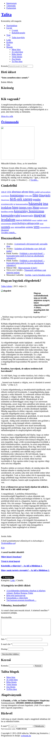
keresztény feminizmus (29, 211)
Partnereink (11, 8)
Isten (15, 207)
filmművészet (5, 200)
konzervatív (27, 215)
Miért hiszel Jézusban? (11, 557)
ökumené (5, 230)
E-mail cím (6, 644)
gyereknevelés (7, 204)
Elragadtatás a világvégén (17, 598)
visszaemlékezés (45, 227)
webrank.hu (26, 735)
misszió (34, 220)
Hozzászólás (6, 617)
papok (45, 220)
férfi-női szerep (21, 199)
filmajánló (44, 195)
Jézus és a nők (7, 116)
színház (29, 227)
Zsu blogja (16, 59)
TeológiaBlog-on (8, 543)
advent (24, 191)
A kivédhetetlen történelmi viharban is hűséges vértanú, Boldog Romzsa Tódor (25, 592)
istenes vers (25, 207)
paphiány (40, 220)
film (35, 195)
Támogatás (11, 6)
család (37, 192)
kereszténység (10, 215)
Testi (8, 35)
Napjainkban (11, 25)
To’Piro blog (17, 61)
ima (45, 204)
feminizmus (17, 195)
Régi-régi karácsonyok (15, 595)
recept (41, 224)
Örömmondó (10, 122)
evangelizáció (5, 196)
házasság (35, 203)
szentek (5, 227)
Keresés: (4, 66)
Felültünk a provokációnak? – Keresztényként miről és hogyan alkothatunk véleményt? (25, 255)
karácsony (44, 207)
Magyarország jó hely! (27, 268)
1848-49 (3, 192)
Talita (6, 14)
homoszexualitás (22, 204)
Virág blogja (17, 57)
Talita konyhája (18, 37)
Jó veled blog (17, 52)
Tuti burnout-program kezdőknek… (21, 600)
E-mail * (4, 726)
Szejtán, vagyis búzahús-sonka (38, 275)
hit (14, 204)
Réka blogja (17, 54)
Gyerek (15, 30)
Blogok (9, 47)
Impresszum (11, 3)
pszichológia (19, 223)
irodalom (6, 207)
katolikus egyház (7, 212)
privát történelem (6, 224)
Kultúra (9, 42)
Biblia (31, 192)
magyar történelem (23, 220)
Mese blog (16, 49)
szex (12, 227)
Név (3, 639)
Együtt (9, 28)
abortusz (16, 191)
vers (36, 227)
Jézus (35, 207)
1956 (9, 192)
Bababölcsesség (18, 33)
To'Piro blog (11, 689)
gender (37, 199)
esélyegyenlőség (45, 192)
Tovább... (34, 180)
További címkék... (8, 232)
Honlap (4, 649)
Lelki (8, 40)
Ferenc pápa (28, 196)
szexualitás (20, 227)
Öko (8, 45)
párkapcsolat (32, 223)
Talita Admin (6, 286)
